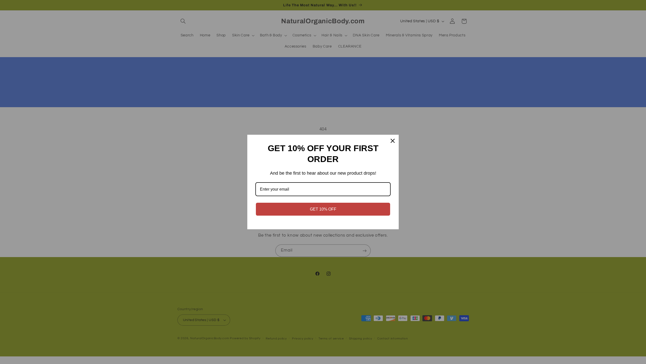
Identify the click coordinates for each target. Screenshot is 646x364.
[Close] (393, 141)
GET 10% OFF (323, 209)
